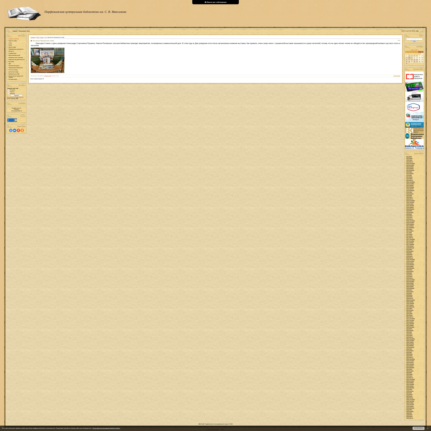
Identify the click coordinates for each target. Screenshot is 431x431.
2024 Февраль (410, 367)
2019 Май (409, 273)
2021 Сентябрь (410, 318)
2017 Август (409, 237)
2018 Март (409, 249)
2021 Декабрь (410, 323)
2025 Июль (409, 396)
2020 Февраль (410, 288)
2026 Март (409, 409)
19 (414, 59)
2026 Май (409, 413)
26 (414, 61)
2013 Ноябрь (410, 166)
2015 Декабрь (410, 205)
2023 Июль (409, 355)
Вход (28, 31)
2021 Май (409, 311)
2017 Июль (409, 236)
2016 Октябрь (410, 222)
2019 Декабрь (410, 284)
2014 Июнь (409, 177)
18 (411, 59)
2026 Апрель (409, 411)
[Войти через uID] (10, 130)
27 (417, 61)
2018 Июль (409, 256)
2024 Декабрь (410, 384)
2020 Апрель (409, 291)
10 (45, 37)
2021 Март (409, 308)
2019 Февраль (410, 268)
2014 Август (409, 180)
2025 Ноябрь (410, 402)
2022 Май (409, 332)
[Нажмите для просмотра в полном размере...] (47, 72)
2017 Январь (410, 225)
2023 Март (409, 348)
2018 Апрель (409, 251)
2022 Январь (410, 325)
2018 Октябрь (410, 261)
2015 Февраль (410, 190)
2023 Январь (410, 345)
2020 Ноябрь (410, 301)
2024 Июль (409, 375)
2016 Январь (410, 207)
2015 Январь (410, 188)
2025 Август (409, 397)
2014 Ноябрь (410, 185)
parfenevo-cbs (47, 75)
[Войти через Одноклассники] (22, 130)
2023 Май (409, 352)
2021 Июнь (409, 313)
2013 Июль (409, 160)
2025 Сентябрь (410, 399)
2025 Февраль (410, 387)
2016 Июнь (409, 215)
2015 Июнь (409, 197)
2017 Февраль (410, 227)
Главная (14, 31)
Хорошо (12, 91)
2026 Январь (410, 406)
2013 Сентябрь (410, 163)
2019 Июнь (409, 274)
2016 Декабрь (410, 224)
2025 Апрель (409, 391)
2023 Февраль (410, 347)
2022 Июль (409, 335)
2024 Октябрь (410, 381)
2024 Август (409, 377)
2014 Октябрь (410, 183)
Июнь (42, 37)
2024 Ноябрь (410, 382)
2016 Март (409, 210)
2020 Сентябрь (410, 300)
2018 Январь (410, 246)
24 (409, 61)
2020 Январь (410, 286)
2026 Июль (409, 416)
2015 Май (409, 195)
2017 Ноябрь (410, 242)
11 (411, 57)
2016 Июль (409, 217)
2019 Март (409, 269)
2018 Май (409, 252)
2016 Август (409, 219)
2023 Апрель (409, 350)
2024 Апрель (409, 370)
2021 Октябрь (410, 320)
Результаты (10, 97)
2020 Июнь (409, 295)
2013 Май (409, 156)
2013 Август (409, 161)
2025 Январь (410, 386)
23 (406, 61)
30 (406, 63)
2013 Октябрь (410, 165)
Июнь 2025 (414, 50)
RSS (417, 31)
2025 (37, 37)
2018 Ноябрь (410, 263)
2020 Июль (409, 296)
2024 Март (409, 369)
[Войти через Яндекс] (18, 130)
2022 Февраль (410, 327)
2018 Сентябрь (410, 259)
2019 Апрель (409, 271)
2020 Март (409, 289)
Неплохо (12, 93)
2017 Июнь (409, 234)
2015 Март (409, 192)
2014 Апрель (409, 173)
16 (406, 59)
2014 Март (409, 171)
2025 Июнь (409, 394)
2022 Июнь (409, 333)
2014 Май (409, 175)
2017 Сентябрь (410, 239)
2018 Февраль (410, 247)
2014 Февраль (410, 170)
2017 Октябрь (410, 241)
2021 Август (409, 316)
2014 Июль (409, 178)
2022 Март (409, 328)
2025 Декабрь (410, 404)
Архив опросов (19, 97)
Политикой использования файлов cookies (106, 428)
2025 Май (409, 392)
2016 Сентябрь (410, 220)
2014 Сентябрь (410, 182)
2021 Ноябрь (410, 322)
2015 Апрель (409, 193)
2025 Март (409, 389)
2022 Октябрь (410, 340)
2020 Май (409, 293)
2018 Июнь (409, 254)
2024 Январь (410, 365)
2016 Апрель (409, 212)
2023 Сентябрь (410, 359)
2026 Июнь (409, 414)
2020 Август (409, 298)
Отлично (12, 90)
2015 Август (409, 198)
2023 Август (409, 357)
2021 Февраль (410, 306)
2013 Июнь (409, 158)
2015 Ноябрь (410, 203)
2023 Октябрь (410, 360)
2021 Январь (410, 305)
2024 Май (409, 372)
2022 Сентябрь (410, 338)
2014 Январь (410, 168)
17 (409, 59)
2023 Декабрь (410, 364)
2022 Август (409, 337)
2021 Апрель (409, 310)
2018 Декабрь (410, 264)
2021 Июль (409, 315)
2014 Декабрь (410, 187)
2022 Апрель (409, 330)
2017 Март (409, 229)
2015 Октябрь (410, 202)
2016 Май (409, 214)
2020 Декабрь (410, 303)
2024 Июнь (409, 374)
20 (417, 59)
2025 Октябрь (410, 401)
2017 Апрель (409, 230)
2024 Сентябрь (410, 379)
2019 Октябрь (410, 281)
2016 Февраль (410, 209)
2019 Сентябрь (410, 279)
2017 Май (409, 232)
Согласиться (418, 428)
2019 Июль (409, 276)
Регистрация (22, 31)
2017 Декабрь (410, 244)
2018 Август (409, 257)
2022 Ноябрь (410, 342)
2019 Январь (410, 266)
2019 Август (409, 278)
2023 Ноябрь (410, 362)
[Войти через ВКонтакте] (14, 130)
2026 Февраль (410, 408)
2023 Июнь (409, 354)
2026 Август (409, 418)
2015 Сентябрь (410, 200)
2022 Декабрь (410, 343)
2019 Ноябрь (410, 283)
